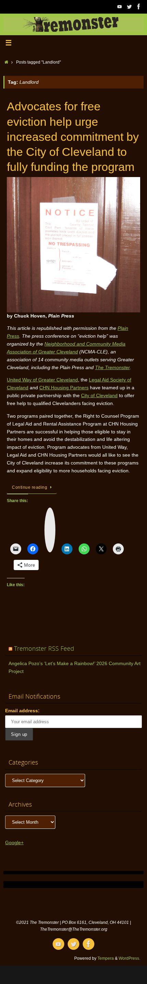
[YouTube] (119, 6)
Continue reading (29, 487)
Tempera (105, 958)
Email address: (22, 710)
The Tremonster (112, 367)
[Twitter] (129, 6)
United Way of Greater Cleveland (42, 379)
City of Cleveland (99, 395)
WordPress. (129, 958)
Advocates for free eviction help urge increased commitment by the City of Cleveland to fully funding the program (73, 136)
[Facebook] (139, 6)
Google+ (14, 842)
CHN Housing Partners (64, 387)
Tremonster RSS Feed (44, 648)
